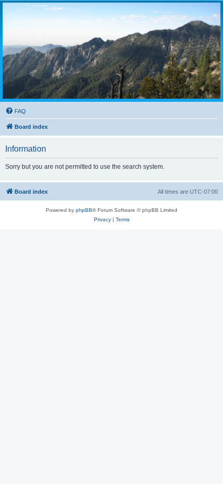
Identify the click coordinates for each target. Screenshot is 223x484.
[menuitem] (15, 111)
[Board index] (111, 51)
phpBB (84, 210)
